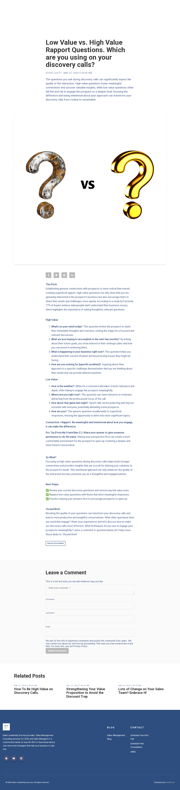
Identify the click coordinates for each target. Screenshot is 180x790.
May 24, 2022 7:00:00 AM (129, 686)
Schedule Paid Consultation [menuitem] (137, 745)
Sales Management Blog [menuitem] (116, 737)
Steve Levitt (54, 73)
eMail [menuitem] (132, 751)
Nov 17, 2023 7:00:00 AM (77, 686)
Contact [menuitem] (137, 727)
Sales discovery (55, 543)
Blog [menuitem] (111, 727)
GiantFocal (170, 782)
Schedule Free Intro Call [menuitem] (139, 737)
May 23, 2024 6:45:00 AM (25, 686)
